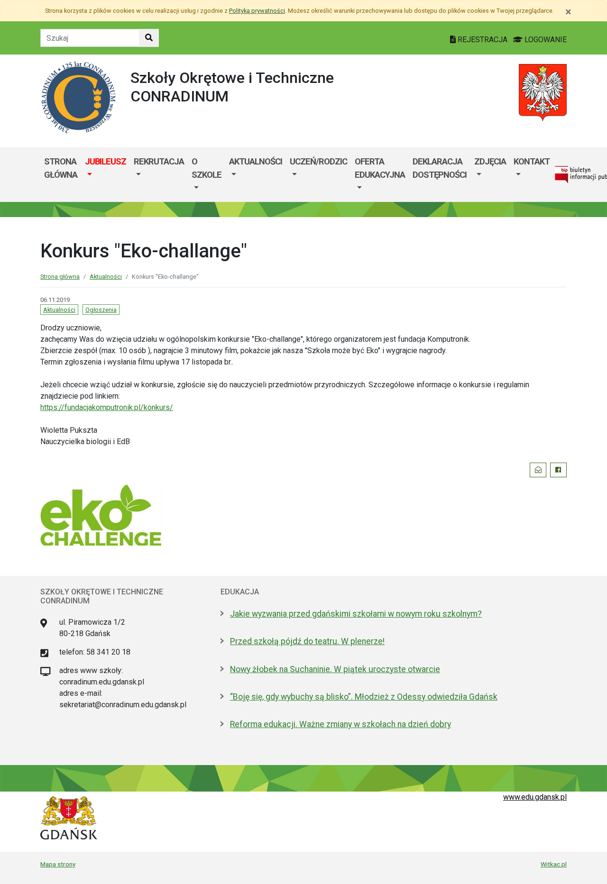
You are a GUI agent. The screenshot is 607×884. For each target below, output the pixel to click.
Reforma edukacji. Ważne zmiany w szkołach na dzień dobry (340, 724)
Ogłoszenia (101, 309)
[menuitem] (105, 174)
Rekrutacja (159, 161)
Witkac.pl (554, 864)
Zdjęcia (490, 161)
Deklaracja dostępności (440, 168)
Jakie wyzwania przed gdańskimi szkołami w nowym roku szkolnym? (356, 614)
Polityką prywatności (257, 10)
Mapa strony (57, 864)
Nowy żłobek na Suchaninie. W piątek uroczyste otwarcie (335, 669)
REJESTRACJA (482, 39)
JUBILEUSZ (105, 161)
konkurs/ (106, 407)
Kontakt (532, 161)
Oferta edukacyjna (380, 168)
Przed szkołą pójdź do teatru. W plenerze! (307, 641)
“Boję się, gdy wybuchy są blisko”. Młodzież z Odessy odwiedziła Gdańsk (363, 697)
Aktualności (255, 161)
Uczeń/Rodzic (318, 161)
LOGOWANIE (545, 39)
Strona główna (60, 168)
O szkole (206, 168)
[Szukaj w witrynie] (149, 38)
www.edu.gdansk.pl (535, 797)
